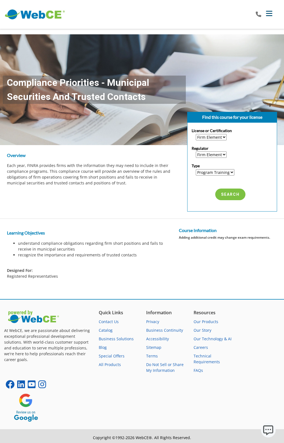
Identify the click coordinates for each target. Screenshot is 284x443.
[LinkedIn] (21, 386)
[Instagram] (42, 386)
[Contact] (258, 14)
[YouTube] (32, 386)
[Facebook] (10, 386)
